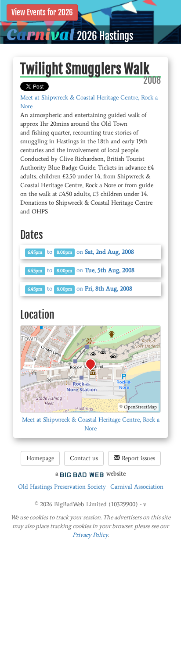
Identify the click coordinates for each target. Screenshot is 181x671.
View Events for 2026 (42, 12)
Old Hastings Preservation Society (62, 486)
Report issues (137, 458)
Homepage (40, 458)
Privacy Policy (90, 535)
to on (81, 252)
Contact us (84, 458)
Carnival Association (136, 486)
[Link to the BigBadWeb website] (82, 473)
